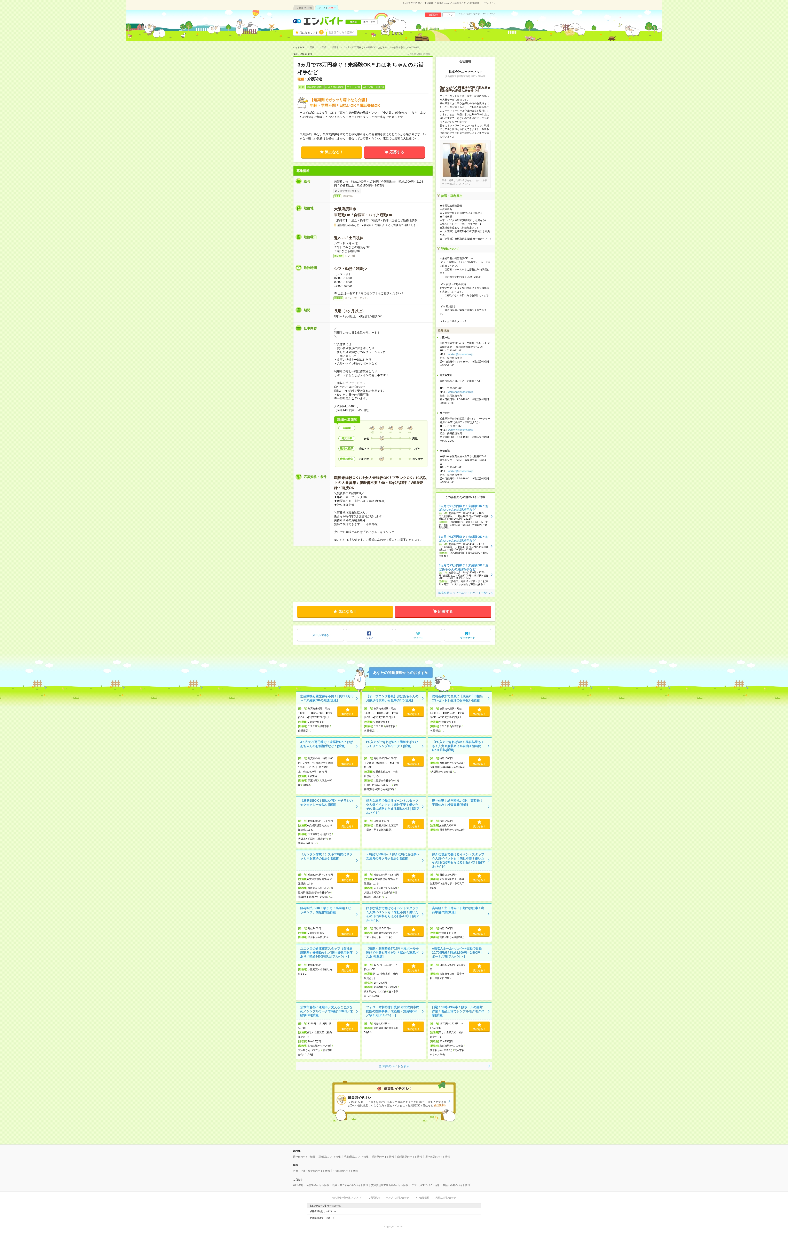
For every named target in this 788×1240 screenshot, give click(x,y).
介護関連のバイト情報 (345, 1170)
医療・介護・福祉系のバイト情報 (311, 1170)
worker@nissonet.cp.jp (460, 392)
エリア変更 (369, 22)
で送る (320, 635)
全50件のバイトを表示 (394, 1066)
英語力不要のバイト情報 (456, 1185)
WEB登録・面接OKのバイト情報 (311, 1185)
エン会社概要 (422, 1197)
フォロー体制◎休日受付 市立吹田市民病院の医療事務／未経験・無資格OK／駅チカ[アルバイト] (392, 1011)
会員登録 (433, 14)
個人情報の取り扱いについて (347, 1197)
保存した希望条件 (344, 32)
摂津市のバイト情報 (304, 1156)
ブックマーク (467, 638)
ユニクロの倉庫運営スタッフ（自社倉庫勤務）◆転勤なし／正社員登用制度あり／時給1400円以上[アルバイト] (326, 952)
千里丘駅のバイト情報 (356, 1156)
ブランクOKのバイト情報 (425, 1185)
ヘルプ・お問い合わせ (469, 14)
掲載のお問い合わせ (445, 1197)
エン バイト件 (327, 8)
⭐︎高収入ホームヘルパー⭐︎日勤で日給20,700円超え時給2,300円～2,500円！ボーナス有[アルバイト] (457, 952)
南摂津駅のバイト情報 (409, 1156)
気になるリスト (310, 32)
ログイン (448, 14)
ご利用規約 (374, 1197)
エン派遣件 (303, 8)
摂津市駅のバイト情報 (437, 1156)
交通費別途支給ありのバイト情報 (389, 1185)
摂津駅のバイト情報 (383, 1156)
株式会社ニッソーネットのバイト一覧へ (464, 592)
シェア (369, 638)
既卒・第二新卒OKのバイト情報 (350, 1185)
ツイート (418, 638)
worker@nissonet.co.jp (460, 354)
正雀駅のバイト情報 (329, 1156)
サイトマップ (489, 14)
